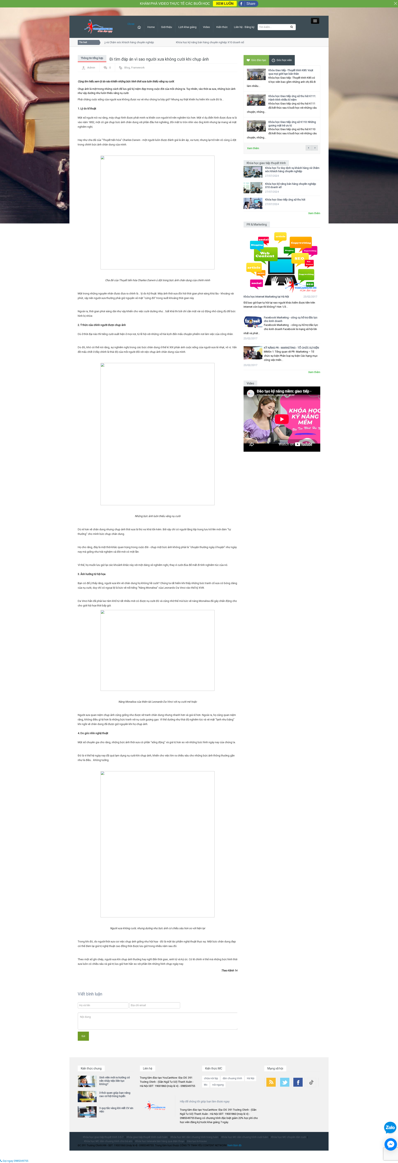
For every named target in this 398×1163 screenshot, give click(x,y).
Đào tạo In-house (197, 1141)
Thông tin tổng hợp (92, 58)
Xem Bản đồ (234, 1145)
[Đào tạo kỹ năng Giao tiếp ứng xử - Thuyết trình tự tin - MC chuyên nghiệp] (98, 26)
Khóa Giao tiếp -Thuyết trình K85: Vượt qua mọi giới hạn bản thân (290, 72)
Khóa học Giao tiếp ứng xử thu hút (285, 199)
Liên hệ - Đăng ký (244, 27)
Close (130, 23)
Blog (127, 67)
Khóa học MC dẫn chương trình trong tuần (194, 1137)
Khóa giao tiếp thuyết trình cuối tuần (147, 1137)
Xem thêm (253, 148)
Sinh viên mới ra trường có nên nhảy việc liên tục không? (114, 1081)
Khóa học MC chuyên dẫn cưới (288, 1137)
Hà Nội (250, 1078)
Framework (138, 67)
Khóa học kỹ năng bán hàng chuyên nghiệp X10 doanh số (200, 42)
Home (151, 27)
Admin (91, 67)
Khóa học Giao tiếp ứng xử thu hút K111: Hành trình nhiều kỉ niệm (292, 98)
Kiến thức (222, 27)
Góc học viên (284, 60)
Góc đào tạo (258, 60)
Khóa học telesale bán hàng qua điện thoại (159, 1141)
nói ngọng (218, 1084)
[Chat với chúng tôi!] (391, 1144)
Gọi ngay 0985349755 (15, 1160)
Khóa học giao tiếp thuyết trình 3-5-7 (103, 1137)
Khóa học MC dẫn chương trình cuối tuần (244, 1137)
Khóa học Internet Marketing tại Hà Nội (266, 296)
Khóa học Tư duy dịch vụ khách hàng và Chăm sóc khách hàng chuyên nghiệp (292, 169)
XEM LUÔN (225, 3)
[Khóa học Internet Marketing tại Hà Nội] (282, 260)
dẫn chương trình (232, 1078)
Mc (205, 1084)
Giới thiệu (166, 27)
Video (206, 27)
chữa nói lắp (211, 1078)
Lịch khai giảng (187, 27)
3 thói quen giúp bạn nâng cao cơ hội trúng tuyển (114, 1094)
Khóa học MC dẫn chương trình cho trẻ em (108, 1141)
